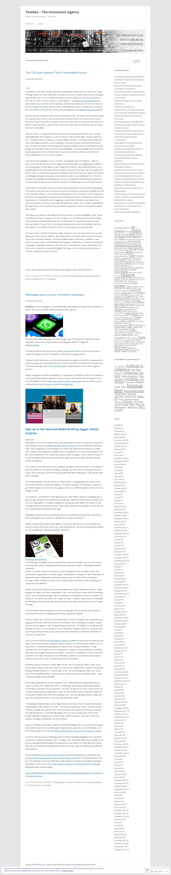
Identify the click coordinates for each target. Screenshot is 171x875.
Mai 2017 (117, 660)
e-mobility (138, 267)
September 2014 (120, 753)
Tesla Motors (118, 340)
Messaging (130, 304)
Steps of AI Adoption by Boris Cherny (128, 85)
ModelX (130, 311)
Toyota (132, 340)
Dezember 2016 (120, 672)
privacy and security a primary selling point (64, 381)
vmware (136, 343)
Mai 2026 (117, 428)
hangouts (136, 286)
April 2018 (118, 639)
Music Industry (119, 313)
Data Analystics (130, 376)
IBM (128, 288)
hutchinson (122, 288)
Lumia (141, 297)
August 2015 (118, 720)
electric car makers (129, 269)
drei (131, 266)
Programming (118, 319)
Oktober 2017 (119, 651)
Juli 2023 (117, 494)
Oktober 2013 (119, 786)
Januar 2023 (118, 509)
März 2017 (118, 666)
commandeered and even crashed (88, 110)
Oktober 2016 (119, 678)
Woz (138, 349)
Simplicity (135, 327)
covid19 (122, 259)
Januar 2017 (118, 669)
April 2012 (118, 828)
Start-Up (139, 333)
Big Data (133, 249)
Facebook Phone (138, 277)
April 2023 (118, 503)
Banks (116, 250)
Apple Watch (135, 233)
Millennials (130, 307)
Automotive (128, 239)
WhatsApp (60, 366)
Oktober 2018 (119, 623)
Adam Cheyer (122, 228)
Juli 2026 (117, 425)
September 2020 (120, 560)
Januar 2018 (118, 645)
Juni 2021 (117, 539)
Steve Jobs (127, 334)
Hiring (116, 288)
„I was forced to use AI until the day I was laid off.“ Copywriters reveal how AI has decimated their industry (129, 197)
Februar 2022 (119, 521)
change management (121, 256)
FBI (122, 279)
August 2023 (118, 491)
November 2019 (120, 587)
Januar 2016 (118, 705)
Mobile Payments (120, 309)
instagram (126, 292)
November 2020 (120, 557)
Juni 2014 (117, 762)
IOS (132, 292)
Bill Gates (140, 249)
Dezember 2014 (120, 744)
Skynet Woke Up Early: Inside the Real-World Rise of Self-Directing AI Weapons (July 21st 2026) (129, 79)
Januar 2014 (118, 777)
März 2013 (118, 801)
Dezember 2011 (120, 840)
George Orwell (119, 283)
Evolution (117, 275)
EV (141, 272)
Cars (120, 254)
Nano (130, 313)
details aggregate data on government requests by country (77, 731)
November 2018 (120, 620)
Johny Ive (132, 295)
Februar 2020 (119, 578)
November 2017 (120, 648)
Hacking (75, 276)
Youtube (124, 351)
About (41, 24)
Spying (97, 276)
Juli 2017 (117, 654)
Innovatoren (134, 390)
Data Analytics (119, 264)
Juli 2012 (117, 822)
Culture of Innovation (134, 260)
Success (135, 335)
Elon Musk (121, 272)
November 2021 (120, 527)
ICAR (131, 288)
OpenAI (134, 314)
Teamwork (134, 338)
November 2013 (120, 783)
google (134, 282)
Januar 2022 (118, 524)
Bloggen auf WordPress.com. (35, 864)
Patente (141, 315)
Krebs (123, 297)
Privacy (56, 276)
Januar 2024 (118, 485)
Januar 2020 (118, 581)
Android (128, 231)
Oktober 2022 (119, 515)
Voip (141, 343)
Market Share (125, 300)
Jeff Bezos (125, 294)
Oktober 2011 (119, 846)
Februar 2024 (119, 482)
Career (116, 254)
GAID (116, 281)
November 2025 (120, 443)
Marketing (117, 300)
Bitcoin (117, 252)
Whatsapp (98, 782)
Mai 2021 (117, 542)
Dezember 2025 (120, 440)
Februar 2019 (119, 611)
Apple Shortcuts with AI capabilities (127, 212)
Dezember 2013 (120, 780)
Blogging (122, 252)
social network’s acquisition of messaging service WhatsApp (76, 764)
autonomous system (120, 248)
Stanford (133, 333)
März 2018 (118, 642)
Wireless (134, 349)
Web (135, 345)
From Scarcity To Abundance (125, 88)
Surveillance (120, 337)
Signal (117, 327)
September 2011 (120, 849)
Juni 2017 (117, 657)
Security (118, 322)
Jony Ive (138, 295)
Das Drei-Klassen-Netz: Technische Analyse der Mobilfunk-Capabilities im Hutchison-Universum (130, 94)
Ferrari (126, 279)
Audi (121, 238)
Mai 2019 (117, 602)
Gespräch (127, 283)
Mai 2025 (117, 452)
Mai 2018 (117, 636)
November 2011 (120, 843)
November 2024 (120, 458)
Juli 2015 (117, 723)
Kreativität (117, 297)
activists (48, 384)
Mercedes (119, 304)
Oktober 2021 (119, 530)
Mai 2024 (117, 473)
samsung (131, 321)
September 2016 (120, 681)
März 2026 (118, 431)
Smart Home (89, 276)
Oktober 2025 (119, 446)
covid (116, 259)
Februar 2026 (119, 434)
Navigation (117, 315)
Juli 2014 (117, 759)
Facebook (67, 351)
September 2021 (120, 533)
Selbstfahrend (126, 323)
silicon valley (126, 327)
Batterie (121, 250)
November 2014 (120, 747)
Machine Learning (122, 298)
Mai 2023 (117, 500)
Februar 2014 (119, 774)
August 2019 (118, 596)
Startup (117, 335)
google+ (120, 285)
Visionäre (122, 343)
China (140, 255)
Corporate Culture (129, 374)
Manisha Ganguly (32, 345)
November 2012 (120, 813)
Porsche (124, 317)
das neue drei (139, 262)
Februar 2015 (119, 738)
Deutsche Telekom (138, 264)
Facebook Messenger (123, 277)
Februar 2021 (119, 548)
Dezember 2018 (120, 617)
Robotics (117, 321)
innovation (51, 279)
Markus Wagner (136, 300)
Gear (125, 281)
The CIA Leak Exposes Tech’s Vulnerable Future (56, 72)
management (136, 299)
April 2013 (118, 798)
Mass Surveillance (135, 302)
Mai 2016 (117, 693)
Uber (133, 342)
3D (115, 228)
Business (140, 252)
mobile (136, 307)
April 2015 (118, 732)
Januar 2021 (118, 551)
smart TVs (38, 107)
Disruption (124, 265)
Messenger (140, 305)
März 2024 (118, 479)
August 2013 (118, 792)
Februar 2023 (119, 506)
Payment (117, 317)
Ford (137, 279)
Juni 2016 (117, 690)
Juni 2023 (117, 497)
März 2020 (118, 575)
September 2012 (120, 816)
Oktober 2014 (119, 750)
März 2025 (118, 455)
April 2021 (118, 545)
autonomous (134, 241)
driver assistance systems (123, 268)
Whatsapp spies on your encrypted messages (54, 294)
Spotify (127, 333)
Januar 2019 (118, 614)
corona (131, 257)
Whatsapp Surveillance (122, 349)
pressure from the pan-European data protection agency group (50, 758)
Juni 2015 (117, 726)
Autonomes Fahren (120, 241)
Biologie (118, 373)
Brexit (135, 252)
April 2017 (118, 663)
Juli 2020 (117, 566)
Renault (126, 319)
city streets (117, 258)
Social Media (59, 782)
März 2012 (118, 831)
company (125, 258)
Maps (143, 299)
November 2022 (120, 512)
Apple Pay (125, 234)
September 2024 (120, 461)
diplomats (69, 384)
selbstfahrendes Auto (121, 325)
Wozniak (117, 351)
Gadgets (139, 381)
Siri (141, 327)
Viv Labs (131, 343)
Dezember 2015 (120, 708)
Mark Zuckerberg (120, 302)
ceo (132, 254)
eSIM (138, 272)
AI (133, 227)
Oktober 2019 (119, 590)
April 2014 (118, 768)
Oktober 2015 (119, 714)
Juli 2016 (117, 687)
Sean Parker (140, 321)
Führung (142, 279)
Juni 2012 (117, 825)
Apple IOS (118, 234)
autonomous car (121, 243)
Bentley (126, 250)
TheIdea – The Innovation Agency (52, 12)
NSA (85, 782)
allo (136, 228)
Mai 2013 (117, 795)
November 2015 (120, 711)
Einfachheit (118, 269)
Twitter (127, 341)
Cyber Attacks (119, 262)
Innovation (135, 290)
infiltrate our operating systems (87, 101)
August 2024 (118, 464)
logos (137, 297)
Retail (131, 319)
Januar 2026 (118, 437)
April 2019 (118, 605)
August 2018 (118, 627)
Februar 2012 (119, 834)
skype (116, 329)
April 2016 (118, 696)
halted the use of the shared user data (49, 755)
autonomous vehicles (135, 248)
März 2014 (118, 771)
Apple (136, 230)
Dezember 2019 (120, 584)
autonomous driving (127, 245)
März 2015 (118, 735)
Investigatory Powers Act (60, 640)
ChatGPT (133, 255)
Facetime (117, 279)
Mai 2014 (117, 765)
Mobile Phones (131, 309)
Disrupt (117, 265)
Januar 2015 (118, 741)
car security (126, 254)
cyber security (130, 262)
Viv (127, 343)
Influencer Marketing (121, 290)
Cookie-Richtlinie (67, 871)
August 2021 (118, 536)
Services (142, 325)
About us (121, 366)
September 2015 (120, 717)
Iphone (141, 292)
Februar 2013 (119, 804)
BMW (129, 252)
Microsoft (120, 307)
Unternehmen (140, 342)
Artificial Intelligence (127, 236)
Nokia (123, 315)
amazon (119, 231)
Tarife (128, 338)
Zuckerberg (132, 351)
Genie (135, 281)
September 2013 (120, 789)
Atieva (116, 239)
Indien (139, 288)
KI (142, 294)
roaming (137, 319)
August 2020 (118, 563)
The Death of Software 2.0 (124, 106)
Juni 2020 (117, 569)
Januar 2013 (118, 807)
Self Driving (134, 325)
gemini (130, 281)
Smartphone (123, 329)
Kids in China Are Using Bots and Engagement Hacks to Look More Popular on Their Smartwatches (129, 206)
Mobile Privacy (121, 310)
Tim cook (126, 340)
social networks (119, 333)
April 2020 (118, 572)
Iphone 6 (117, 295)
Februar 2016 (119, 702)
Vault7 (27, 279)
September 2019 (120, 593)
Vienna (116, 343)
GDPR (120, 281)
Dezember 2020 (120, 554)
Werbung (132, 407)
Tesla (141, 337)
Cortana (138, 258)
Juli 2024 (117, 467)
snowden (132, 329)
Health (141, 286)
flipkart (132, 279)
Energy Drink (132, 272)
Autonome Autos (138, 239)
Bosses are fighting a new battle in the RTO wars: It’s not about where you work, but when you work (129, 124)
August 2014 (118, 756)
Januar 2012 (118, 837)
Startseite (29, 24)
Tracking (138, 340)
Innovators (117, 293)
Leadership (130, 296)
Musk (126, 313)
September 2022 (120, 518)
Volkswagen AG (128, 345)
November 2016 (120, 675)
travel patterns (119, 342)
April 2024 (118, 476)
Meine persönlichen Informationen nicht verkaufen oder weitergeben (71, 864)
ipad (135, 293)
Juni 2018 (117, 633)
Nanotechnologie (137, 313)
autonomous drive (134, 243)
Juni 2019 (117, 599)
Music (135, 311)
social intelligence (120, 331)
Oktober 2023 (119, 488)
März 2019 (118, 608)
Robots (123, 321)
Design (128, 263)
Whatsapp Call (131, 348)
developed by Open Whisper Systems (60, 445)
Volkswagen (118, 345)
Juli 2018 (117, 630)
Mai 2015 (117, 729)
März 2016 (118, 699)
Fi (129, 279)
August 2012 (118, 819)
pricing (131, 317)
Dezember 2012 (120, 810)
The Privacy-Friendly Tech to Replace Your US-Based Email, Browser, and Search (128, 158)
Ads (129, 228)
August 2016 (118, 684)
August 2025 (118, 449)
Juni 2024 (117, 470)
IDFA (135, 288)
